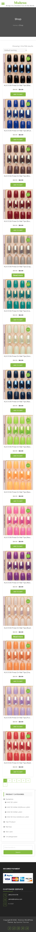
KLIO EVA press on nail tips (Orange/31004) (18, 672)
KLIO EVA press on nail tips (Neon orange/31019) (18, 492)
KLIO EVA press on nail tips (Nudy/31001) (18, 628)
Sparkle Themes (22, 922)
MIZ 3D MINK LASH (14, 812)
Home (15, 25)
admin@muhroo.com (15, 899)
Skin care (9, 832)
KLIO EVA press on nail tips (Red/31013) (18, 763)
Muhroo (20, 3)
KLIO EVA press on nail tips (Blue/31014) (18, 131)
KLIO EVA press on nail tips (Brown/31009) (18, 176)
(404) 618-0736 (13, 895)
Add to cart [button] (18, 94)
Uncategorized (11, 837)
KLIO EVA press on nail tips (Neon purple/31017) (18, 583)
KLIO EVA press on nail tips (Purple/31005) (18, 718)
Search (18, 852)
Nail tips (9, 827)
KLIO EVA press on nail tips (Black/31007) (18, 85)
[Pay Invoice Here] (18, 878)
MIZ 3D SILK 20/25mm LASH (18, 817)
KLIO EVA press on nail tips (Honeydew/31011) (18, 356)
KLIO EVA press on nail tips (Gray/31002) (18, 267)
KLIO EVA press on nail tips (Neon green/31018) (18, 447)
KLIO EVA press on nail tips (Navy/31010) (18, 402)
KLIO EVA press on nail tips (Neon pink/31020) (18, 537)
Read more (18, 275)
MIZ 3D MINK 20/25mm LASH (18, 807)
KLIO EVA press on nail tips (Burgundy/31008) (18, 221)
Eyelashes (9, 799)
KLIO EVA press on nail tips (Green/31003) (18, 311)
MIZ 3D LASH (12, 802)
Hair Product (10, 822)
